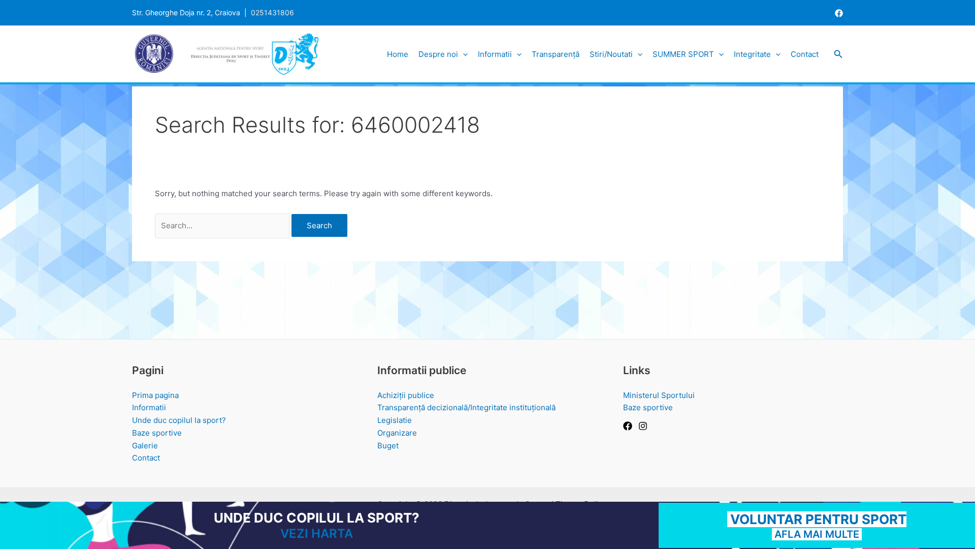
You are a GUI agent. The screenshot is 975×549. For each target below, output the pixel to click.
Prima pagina (155, 395)
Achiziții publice (405, 395)
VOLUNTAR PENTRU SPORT (816, 519)
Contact (805, 54)
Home (397, 54)
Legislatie (394, 420)
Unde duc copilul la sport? (179, 420)
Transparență (555, 54)
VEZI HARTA (316, 533)
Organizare (397, 433)
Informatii (495, 54)
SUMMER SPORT (683, 54)
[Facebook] (839, 13)
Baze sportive (157, 433)
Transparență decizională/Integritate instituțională (466, 407)
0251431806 (272, 12)
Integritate (752, 54)
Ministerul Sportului (659, 395)
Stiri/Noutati (611, 54)
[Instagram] (642, 426)
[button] (463, 54)
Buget (388, 445)
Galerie (145, 445)
